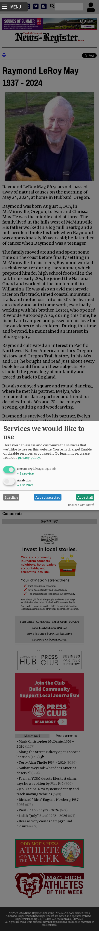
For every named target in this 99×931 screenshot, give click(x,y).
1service (25, 473)
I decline (11, 497)
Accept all (85, 497)
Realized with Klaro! (81, 505)
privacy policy (29, 458)
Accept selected (47, 497)
